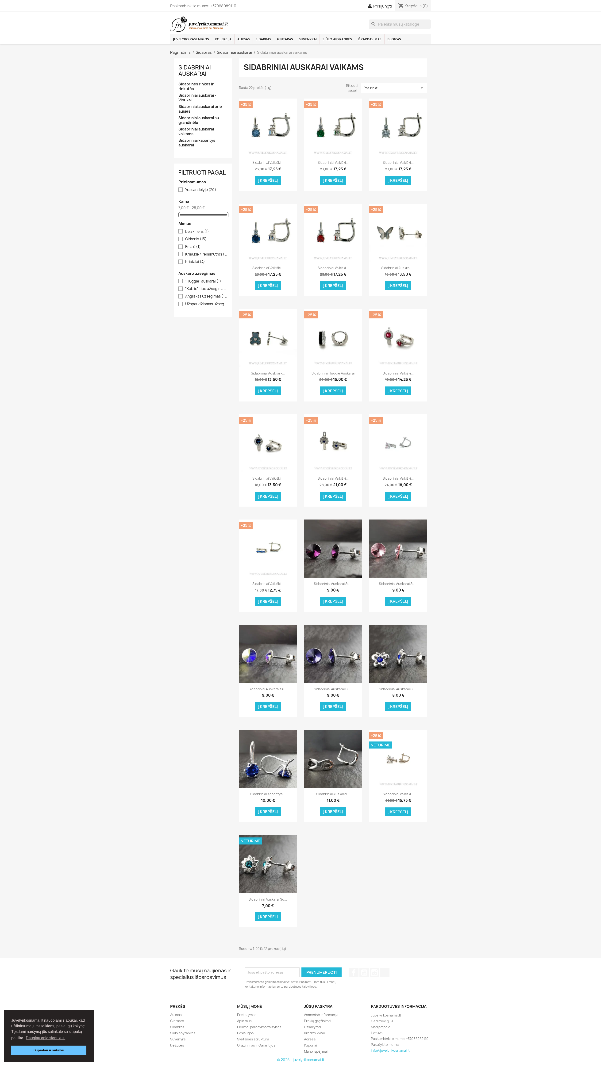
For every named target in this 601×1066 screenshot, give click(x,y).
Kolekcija (223, 39)
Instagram (374, 972)
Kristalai (195, 262)
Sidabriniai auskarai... (333, 794)
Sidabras (263, 39)
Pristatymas (246, 1015)
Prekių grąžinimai (317, 1021)
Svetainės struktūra (253, 1039)
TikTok (384, 972)
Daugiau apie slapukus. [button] (45, 1038)
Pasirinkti (394, 88)
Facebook (353, 972)
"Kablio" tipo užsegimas (206, 289)
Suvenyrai (308, 39)
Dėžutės (177, 1045)
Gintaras (285, 39)
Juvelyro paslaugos (191, 39)
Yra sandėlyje (200, 189)
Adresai (310, 1039)
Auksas (243, 39)
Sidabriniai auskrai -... (398, 268)
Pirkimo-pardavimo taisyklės (259, 1027)
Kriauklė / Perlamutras (206, 254)
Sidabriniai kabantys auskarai (196, 143)
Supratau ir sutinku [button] (49, 1050)
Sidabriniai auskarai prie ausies (200, 109)
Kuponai (310, 1045)
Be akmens (197, 231)
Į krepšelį (268, 180)
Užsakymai (312, 1027)
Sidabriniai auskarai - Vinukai (197, 98)
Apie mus (244, 1021)
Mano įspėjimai (315, 1051)
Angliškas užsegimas (206, 296)
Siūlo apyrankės (337, 39)
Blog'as (394, 39)
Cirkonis (196, 239)
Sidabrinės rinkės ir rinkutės (196, 86)
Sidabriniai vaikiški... (267, 162)
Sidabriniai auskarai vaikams (196, 131)
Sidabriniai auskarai (194, 70)
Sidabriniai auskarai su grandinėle (198, 120)
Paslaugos (245, 1033)
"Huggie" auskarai (203, 281)
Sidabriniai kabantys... (267, 794)
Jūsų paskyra (318, 1006)
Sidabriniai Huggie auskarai (333, 373)
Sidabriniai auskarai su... (333, 583)
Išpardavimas (369, 39)
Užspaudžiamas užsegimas (206, 304)
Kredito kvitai (314, 1033)
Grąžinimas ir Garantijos (256, 1045)
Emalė (193, 247)
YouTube (364, 972)
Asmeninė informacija (321, 1015)
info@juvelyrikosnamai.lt (390, 1050)
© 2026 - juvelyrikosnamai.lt (300, 1059)
